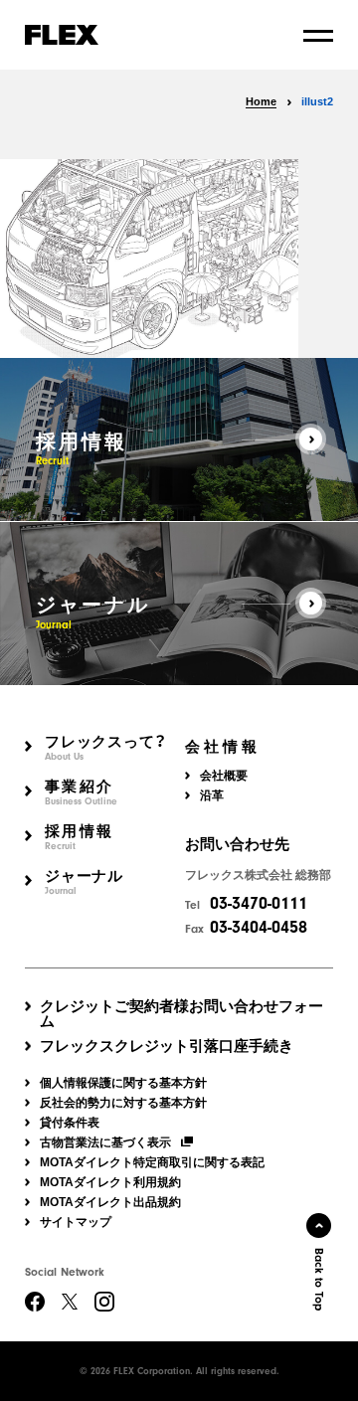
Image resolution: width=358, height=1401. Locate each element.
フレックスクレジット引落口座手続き (166, 1045)
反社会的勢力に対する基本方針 (123, 1103)
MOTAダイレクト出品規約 (110, 1202)
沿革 (212, 795)
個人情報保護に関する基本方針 (123, 1083)
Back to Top (319, 1279)
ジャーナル (84, 882)
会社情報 (223, 747)
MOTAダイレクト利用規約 (110, 1182)
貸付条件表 (69, 1123)
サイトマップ (75, 1222)
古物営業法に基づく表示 (105, 1142)
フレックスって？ (106, 748)
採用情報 (79, 837)
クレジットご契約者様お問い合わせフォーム (181, 1013)
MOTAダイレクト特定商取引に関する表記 (152, 1162)
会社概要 (224, 776)
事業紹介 (81, 793)
